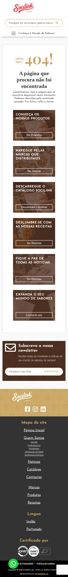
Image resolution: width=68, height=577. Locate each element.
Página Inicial (34, 430)
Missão (34, 442)
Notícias (34, 462)
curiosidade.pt (41, 574)
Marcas (34, 487)
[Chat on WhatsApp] (13, 563)
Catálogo (34, 469)
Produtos (34, 495)
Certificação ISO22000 (34, 452)
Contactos (34, 477)
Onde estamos (34, 445)
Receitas (34, 502)
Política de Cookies (46, 563)
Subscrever (51, 371)
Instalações (34, 448)
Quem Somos (34, 438)
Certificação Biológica (34, 455)
